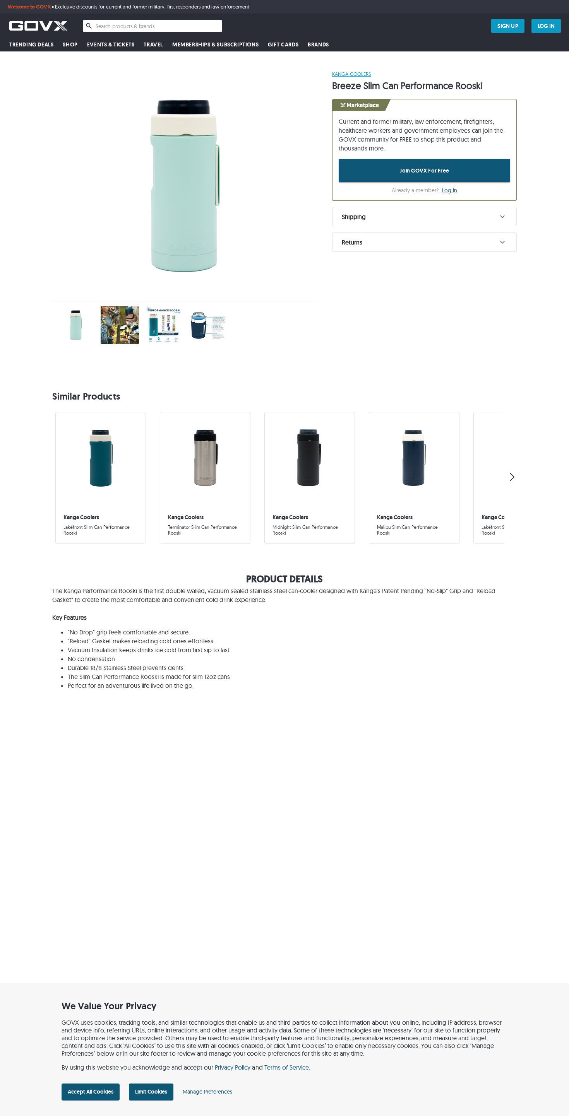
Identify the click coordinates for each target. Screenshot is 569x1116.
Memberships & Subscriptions (215, 44)
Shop (70, 44)
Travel (153, 44)
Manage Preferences (207, 1091)
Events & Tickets (111, 44)
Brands (318, 44)
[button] (424, 216)
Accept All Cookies (90, 1091)
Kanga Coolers (351, 74)
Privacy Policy (233, 1067)
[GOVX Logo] (38, 26)
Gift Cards (283, 44)
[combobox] (152, 26)
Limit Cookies (151, 1091)
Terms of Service (286, 1067)
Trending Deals (31, 44)
